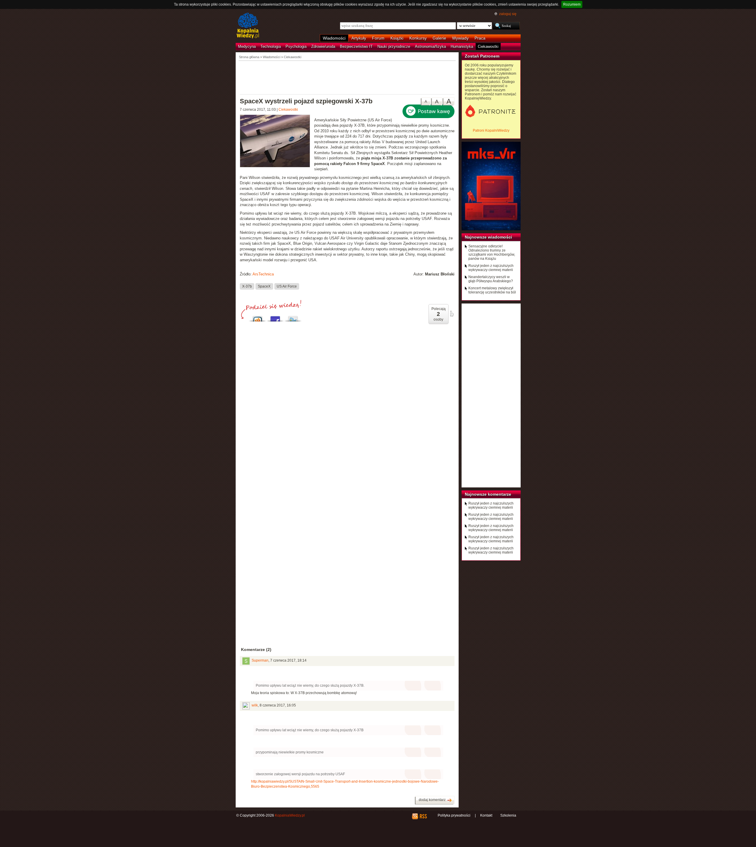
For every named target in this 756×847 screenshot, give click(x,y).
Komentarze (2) (256, 649)
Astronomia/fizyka (430, 46)
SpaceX (264, 286)
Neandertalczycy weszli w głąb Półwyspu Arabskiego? (490, 279)
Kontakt (486, 815)
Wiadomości (334, 38)
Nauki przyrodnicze (393, 46)
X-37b (247, 286)
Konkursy (418, 38)
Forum (378, 38)
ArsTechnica (263, 274)
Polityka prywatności (454, 815)
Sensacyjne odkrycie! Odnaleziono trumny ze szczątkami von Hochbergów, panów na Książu (491, 252)
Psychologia (296, 46)
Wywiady (460, 38)
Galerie (439, 38)
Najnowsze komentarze (488, 494)
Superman (260, 660)
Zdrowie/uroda (323, 46)
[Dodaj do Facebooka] (275, 317)
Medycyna (247, 46)
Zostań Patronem (482, 56)
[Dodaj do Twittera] (293, 317)
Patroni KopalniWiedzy (491, 130)
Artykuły (358, 38)
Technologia (270, 46)
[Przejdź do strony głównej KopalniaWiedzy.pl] (248, 26)
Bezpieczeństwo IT (356, 46)
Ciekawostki (488, 46)
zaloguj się (508, 14)
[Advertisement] (347, 77)
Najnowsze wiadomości (488, 237)
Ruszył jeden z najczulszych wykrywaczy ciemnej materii (491, 268)
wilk (255, 705)
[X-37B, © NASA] (277, 142)
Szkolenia (508, 815)
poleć (451, 313)
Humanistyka (462, 46)
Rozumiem (572, 4)
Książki (396, 38)
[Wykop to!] (257, 317)
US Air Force (287, 286)
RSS (423, 816)
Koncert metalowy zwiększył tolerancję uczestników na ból (492, 290)
